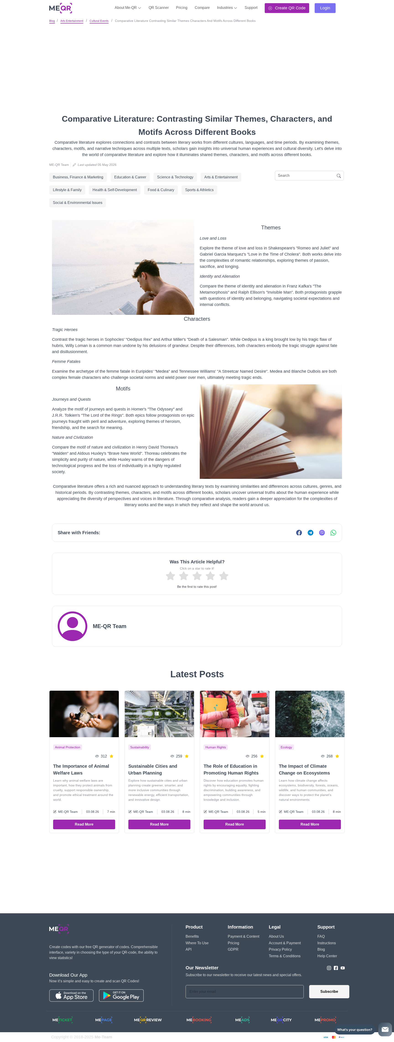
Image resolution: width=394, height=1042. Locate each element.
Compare (202, 8)
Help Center (327, 956)
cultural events (99, 21)
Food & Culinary (161, 190)
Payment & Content (243, 936)
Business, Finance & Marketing (78, 177)
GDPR (233, 949)
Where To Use (197, 943)
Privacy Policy (280, 949)
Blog (52, 21)
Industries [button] (225, 8)
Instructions (326, 943)
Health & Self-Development (115, 190)
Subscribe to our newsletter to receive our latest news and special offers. (244, 975)
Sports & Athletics (199, 190)
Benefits (192, 936)
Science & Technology (175, 177)
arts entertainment (71, 21)
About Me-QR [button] (126, 8)
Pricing (181, 8)
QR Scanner (159, 8)
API (189, 949)
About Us (276, 936)
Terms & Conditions (285, 956)
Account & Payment (285, 943)
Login (325, 8)
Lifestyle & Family (67, 190)
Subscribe (329, 991)
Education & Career (130, 177)
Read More (84, 824)
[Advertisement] (197, 59)
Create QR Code (290, 8)
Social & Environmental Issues (77, 203)
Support (251, 8)
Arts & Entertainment (221, 177)
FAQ (321, 936)
